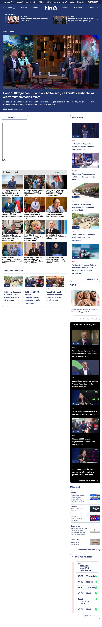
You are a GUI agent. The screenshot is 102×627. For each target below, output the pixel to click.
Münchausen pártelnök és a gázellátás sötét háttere (34, 20)
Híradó (73, 493)
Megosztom (13, 117)
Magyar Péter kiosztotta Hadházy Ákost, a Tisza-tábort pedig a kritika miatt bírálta (85, 384)
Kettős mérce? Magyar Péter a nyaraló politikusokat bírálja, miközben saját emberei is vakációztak (84, 269)
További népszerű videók (89, 319)
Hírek (5, 289)
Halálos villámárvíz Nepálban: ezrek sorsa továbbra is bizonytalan (12, 296)
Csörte (73, 516)
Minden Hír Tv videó (87, 481)
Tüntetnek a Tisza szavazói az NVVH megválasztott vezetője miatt (84, 177)
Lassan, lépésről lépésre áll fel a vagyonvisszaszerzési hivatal (84, 412)
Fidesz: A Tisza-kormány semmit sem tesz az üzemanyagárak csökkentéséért (85, 207)
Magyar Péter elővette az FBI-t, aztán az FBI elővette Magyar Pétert (84, 310)
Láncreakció (75, 540)
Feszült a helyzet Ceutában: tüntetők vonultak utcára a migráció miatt (54, 296)
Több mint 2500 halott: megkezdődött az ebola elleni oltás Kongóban (32, 297)
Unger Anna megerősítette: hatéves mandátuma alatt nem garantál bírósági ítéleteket (84, 472)
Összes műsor (89, 616)
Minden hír (91, 279)
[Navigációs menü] (4, 8)
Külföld (12, 31)
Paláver (74, 171)
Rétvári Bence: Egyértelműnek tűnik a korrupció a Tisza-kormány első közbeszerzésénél (85, 353)
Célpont (74, 506)
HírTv (5, 31)
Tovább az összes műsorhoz (87, 549)
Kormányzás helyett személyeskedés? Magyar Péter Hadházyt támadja (81, 20)
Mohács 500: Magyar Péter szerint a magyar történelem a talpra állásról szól (83, 146)
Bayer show (75, 526)
